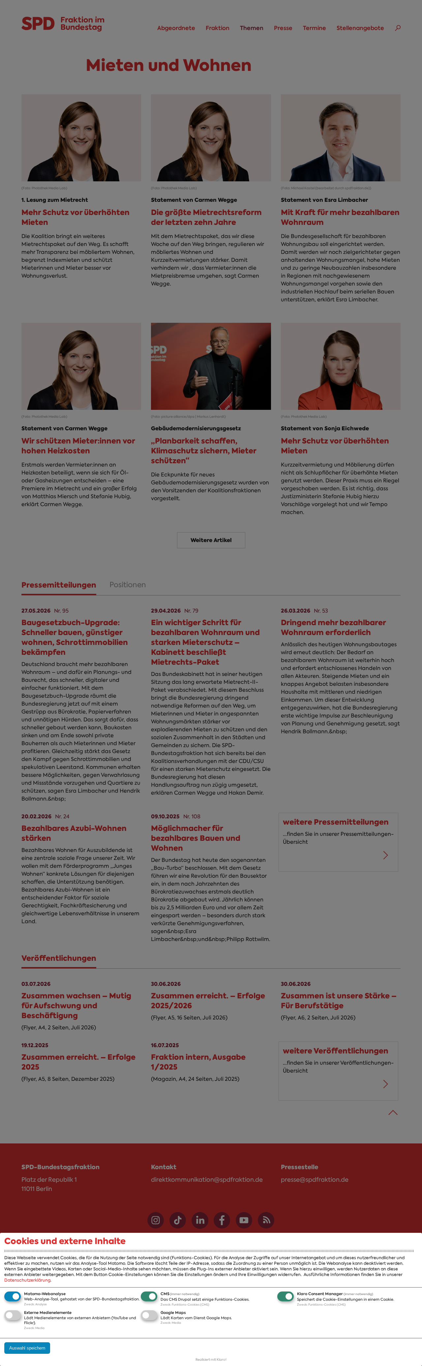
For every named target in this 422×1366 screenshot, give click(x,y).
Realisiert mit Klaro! (211, 1359)
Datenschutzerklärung (27, 1280)
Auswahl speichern (27, 1348)
